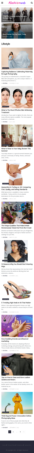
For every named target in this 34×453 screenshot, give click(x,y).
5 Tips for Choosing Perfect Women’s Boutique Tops (15, 17)
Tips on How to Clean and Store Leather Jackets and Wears (15, 378)
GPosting (5, 83)
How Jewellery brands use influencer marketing (15, 340)
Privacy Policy (11, 445)
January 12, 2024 (8, 36)
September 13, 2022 (14, 427)
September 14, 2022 (14, 389)
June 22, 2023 (12, 160)
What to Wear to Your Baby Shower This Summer (16, 149)
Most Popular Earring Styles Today (14, 34)
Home (4, 445)
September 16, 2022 (14, 350)
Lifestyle (5, 14)
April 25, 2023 (12, 198)
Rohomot (5, 427)
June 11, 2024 (7, 20)
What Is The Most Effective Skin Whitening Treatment (16, 111)
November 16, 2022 (14, 312)
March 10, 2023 (13, 237)
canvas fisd (28, 445)
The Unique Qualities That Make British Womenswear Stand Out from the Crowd (16, 226)
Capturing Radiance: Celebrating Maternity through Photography (17, 73)
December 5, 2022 (13, 275)
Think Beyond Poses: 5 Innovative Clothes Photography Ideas (16, 417)
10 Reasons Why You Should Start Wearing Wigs (17, 265)
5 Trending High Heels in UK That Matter (16, 303)
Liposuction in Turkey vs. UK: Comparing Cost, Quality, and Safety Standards (16, 188)
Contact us (20, 445)
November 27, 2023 (14, 83)
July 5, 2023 (12, 121)
